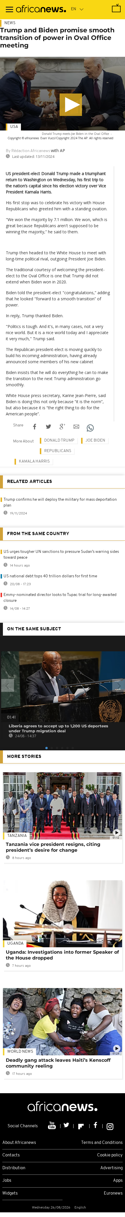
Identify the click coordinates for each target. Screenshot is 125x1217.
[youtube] (52, 1126)
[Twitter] (67, 1126)
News (9, 23)
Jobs (6, 1181)
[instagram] (110, 1126)
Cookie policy (110, 1155)
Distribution (13, 1168)
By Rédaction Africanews (28, 151)
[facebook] (96, 1126)
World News (20, 1052)
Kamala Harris (34, 461)
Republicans (57, 451)
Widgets (10, 1193)
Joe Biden (95, 440)
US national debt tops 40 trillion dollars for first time (50, 576)
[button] (71, 105)
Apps (118, 1181)
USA (14, 127)
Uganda (15, 943)
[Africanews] (41, 9)
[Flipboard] (82, 1126)
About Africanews (19, 1143)
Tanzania (17, 836)
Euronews (113, 1193)
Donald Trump (59, 440)
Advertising (111, 1168)
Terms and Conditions (102, 1143)
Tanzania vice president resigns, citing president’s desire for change (53, 847)
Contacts (11, 1155)
